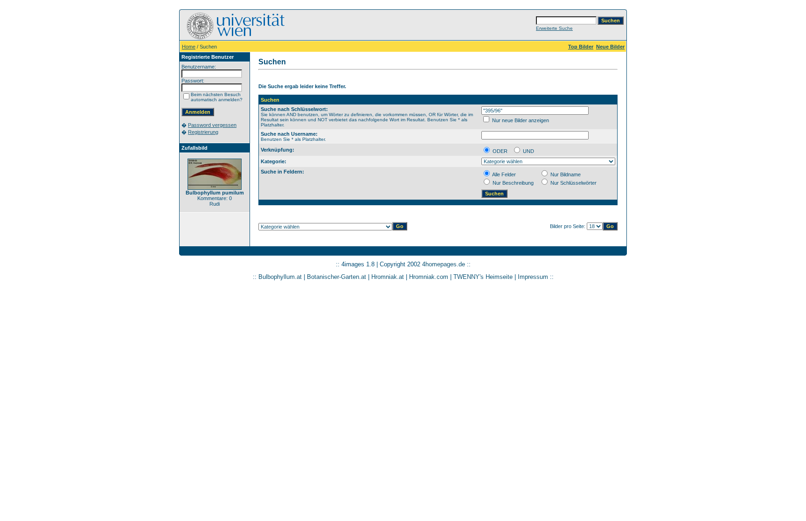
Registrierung (203, 132)
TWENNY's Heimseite (483, 276)
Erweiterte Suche (554, 28)
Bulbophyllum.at (280, 276)
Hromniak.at (387, 276)
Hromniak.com (428, 276)
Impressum (533, 276)
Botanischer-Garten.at (336, 276)
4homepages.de (443, 264)
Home (188, 46)
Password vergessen (212, 125)
